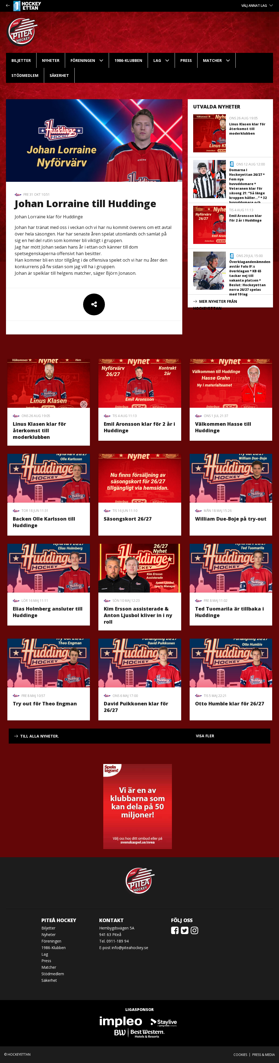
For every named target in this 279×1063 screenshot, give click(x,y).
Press (186, 60)
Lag (157, 60)
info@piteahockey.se (130, 947)
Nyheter (50, 60)
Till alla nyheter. (39, 736)
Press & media (263, 1054)
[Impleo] (121, 1021)
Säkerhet (59, 75)
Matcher (212, 60)
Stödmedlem (24, 75)
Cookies (240, 1054)
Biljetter (21, 60)
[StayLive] (163, 1021)
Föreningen (83, 60)
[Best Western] (139, 1032)
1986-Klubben (128, 60)
